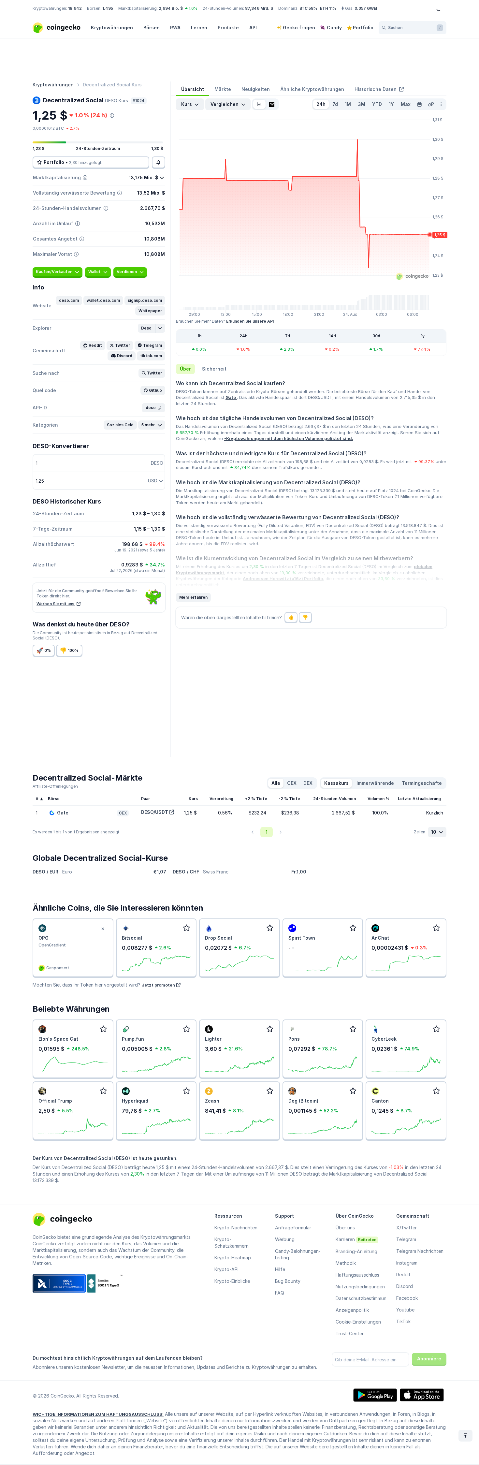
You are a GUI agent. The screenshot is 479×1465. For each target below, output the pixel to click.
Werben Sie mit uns (55, 603)
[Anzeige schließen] (103, 929)
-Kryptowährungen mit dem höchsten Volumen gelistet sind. (288, 438)
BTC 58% (308, 8)
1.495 (107, 8)
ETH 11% (328, 8)
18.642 (75, 8)
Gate (231, 397)
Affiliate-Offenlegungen (55, 786)
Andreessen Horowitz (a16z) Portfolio (283, 578)
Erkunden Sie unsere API (250, 321)
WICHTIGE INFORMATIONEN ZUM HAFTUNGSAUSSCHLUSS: (98, 1414)
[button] (69, 300)
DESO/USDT (154, 812)
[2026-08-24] (419, 104)
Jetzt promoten (158, 985)
